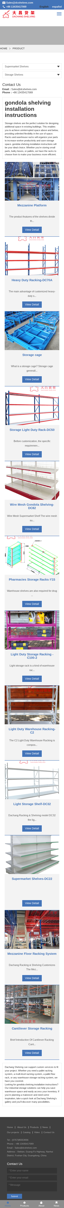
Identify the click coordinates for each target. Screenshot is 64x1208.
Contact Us (48, 1132)
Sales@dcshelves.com (24, 89)
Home (3, 48)
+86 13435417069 (23, 92)
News (45, 1127)
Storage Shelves (14, 74)
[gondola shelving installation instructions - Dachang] (18, 14)
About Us (21, 1127)
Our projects (13, 1132)
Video (37, 1132)
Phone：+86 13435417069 (20, 1143)
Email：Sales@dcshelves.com (22, 1148)
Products (34, 1127)
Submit (14, 1196)
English (44, 6)
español (57, 6)
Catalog (26, 1132)
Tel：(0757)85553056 (17, 1140)
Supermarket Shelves (17, 66)
